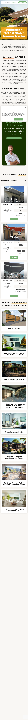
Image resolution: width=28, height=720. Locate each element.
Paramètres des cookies (8, 119)
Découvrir (14, 219)
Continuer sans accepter (22, 107)
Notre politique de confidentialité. (15, 115)
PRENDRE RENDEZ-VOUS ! (14, 138)
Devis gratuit (22, 2)
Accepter (18, 119)
